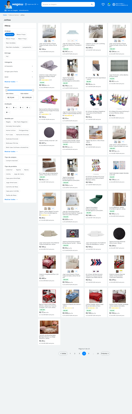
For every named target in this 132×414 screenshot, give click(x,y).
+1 (76, 40)
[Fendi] (68, 40)
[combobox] (68, 4)
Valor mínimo (9, 93)
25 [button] (98, 353)
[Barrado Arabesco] (72, 74)
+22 (76, 75)
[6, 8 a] (94, 271)
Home (5, 15)
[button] (92, 4)
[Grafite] (95, 40)
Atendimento (24, 10)
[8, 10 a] (97, 271)
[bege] (72, 208)
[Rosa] (72, 40)
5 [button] (88, 353)
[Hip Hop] (47, 271)
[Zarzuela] (51, 271)
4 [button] (84, 353)
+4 (76, 109)
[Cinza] (45, 208)
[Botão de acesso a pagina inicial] (13, 4)
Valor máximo (24, 93)
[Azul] (45, 40)
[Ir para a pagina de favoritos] (103, 4)
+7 (53, 208)
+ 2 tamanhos (96, 108)
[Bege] (49, 40)
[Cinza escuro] (49, 208)
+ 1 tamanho (119, 108)
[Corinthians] (117, 271)
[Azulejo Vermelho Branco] (68, 74)
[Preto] (97, 74)
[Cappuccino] (72, 271)
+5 (53, 40)
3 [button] (79, 353)
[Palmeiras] (121, 271)
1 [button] (70, 353)
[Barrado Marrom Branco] (72, 174)
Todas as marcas (13, 15)
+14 (76, 174)
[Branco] (72, 109)
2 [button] (74, 353)
